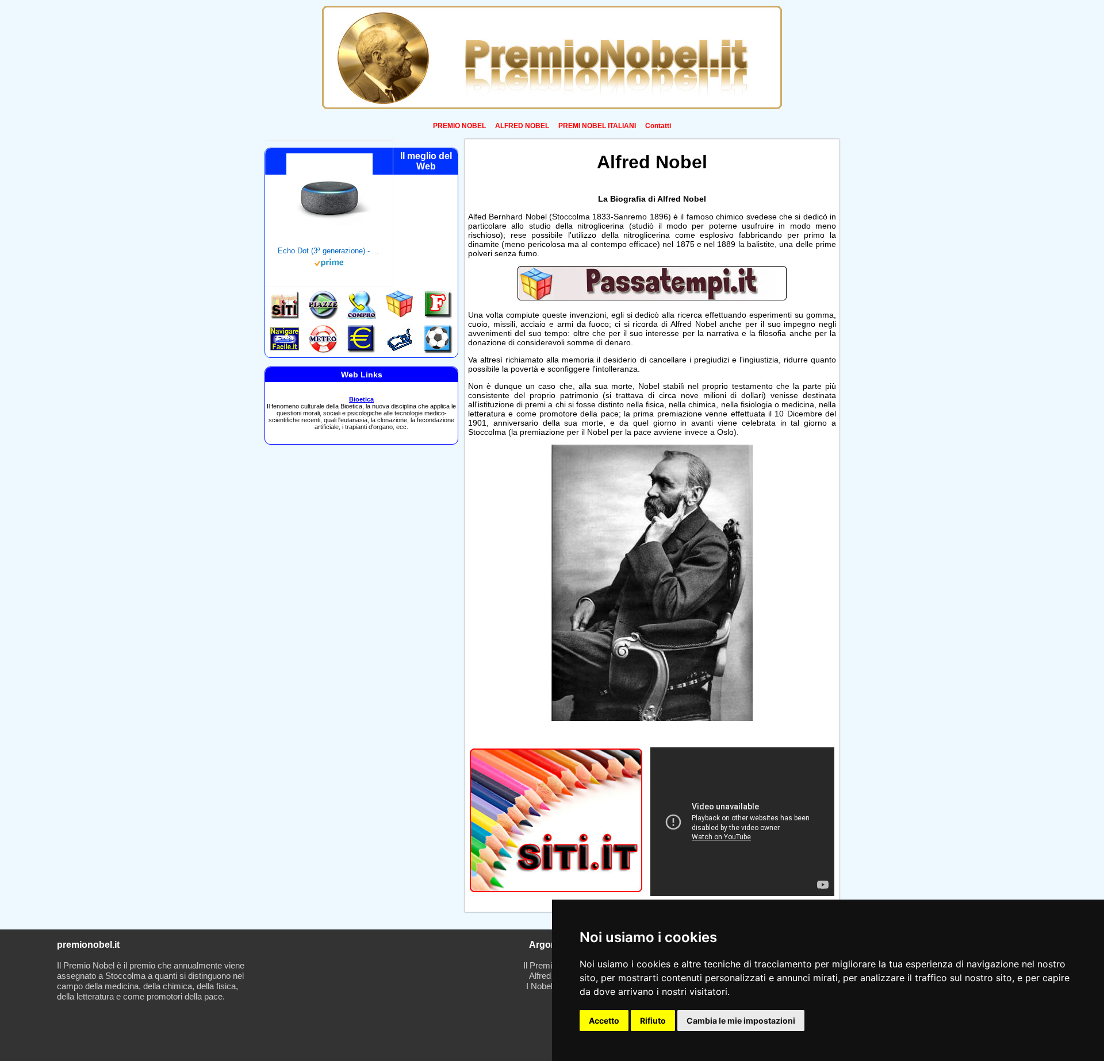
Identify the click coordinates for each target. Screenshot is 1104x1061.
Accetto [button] (604, 1020)
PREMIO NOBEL (459, 126)
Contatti (658, 126)
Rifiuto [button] (653, 1020)
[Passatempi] (652, 297)
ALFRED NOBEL (522, 126)
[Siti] (556, 889)
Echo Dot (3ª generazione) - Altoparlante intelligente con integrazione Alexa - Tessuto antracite (329, 250)
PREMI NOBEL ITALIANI (597, 126)
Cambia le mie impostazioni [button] (741, 1020)
